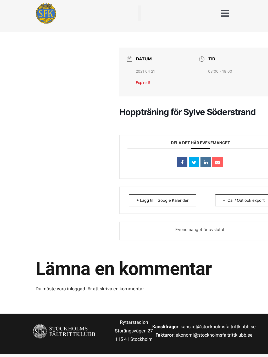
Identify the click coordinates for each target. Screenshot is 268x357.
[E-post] (217, 162)
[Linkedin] (205, 162)
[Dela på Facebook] (182, 162)
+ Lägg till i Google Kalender (162, 200)
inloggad (76, 288)
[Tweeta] (194, 162)
